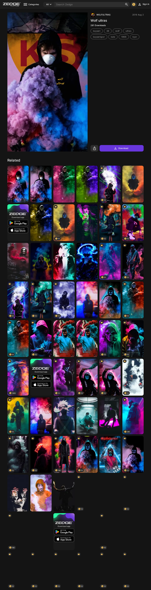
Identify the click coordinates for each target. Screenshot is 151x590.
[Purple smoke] (110, 493)
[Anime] (41, 493)
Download (123, 148)
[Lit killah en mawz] (110, 415)
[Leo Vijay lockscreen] (64, 493)
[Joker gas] (18, 261)
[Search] (126, 4)
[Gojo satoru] (87, 261)
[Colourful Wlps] (64, 184)
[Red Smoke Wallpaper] (133, 531)
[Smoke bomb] (18, 184)
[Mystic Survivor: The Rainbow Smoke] (41, 261)
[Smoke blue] (87, 415)
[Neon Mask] (110, 300)
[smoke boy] (41, 184)
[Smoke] (133, 184)
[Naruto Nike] (64, 415)
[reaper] (87, 531)
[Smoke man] (41, 415)
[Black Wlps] (41, 222)
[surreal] (18, 493)
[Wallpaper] (64, 338)
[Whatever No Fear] (110, 454)
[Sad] (87, 222)
